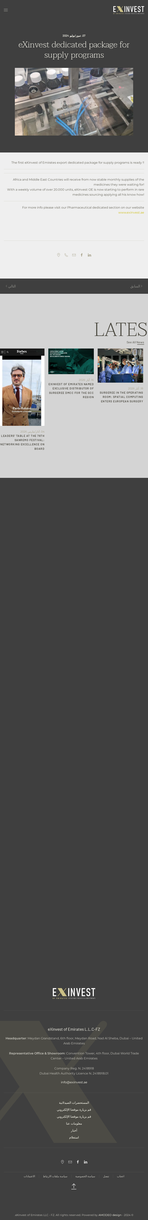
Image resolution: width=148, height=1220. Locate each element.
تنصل (106, 1176)
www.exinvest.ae (131, 212)
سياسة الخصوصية (85, 1176)
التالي (12, 286)
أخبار (74, 1130)
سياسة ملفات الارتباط (55, 1176)
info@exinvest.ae (74, 1082)
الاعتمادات (29, 1176)
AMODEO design (109, 1215)
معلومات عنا (74, 1123)
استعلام (74, 1137)
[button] (6, 10)
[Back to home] (128, 10)
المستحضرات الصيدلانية (74, 1103)
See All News (135, 342)
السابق (135, 286)
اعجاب (120, 1176)
